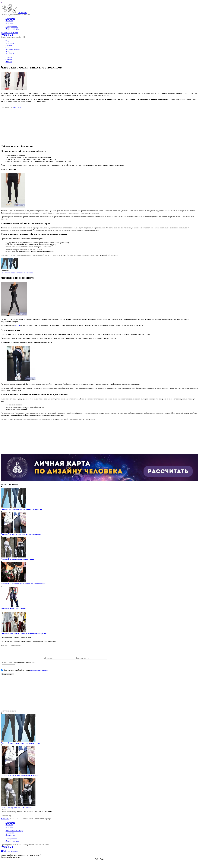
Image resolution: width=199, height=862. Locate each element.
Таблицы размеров (10, 33)
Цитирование (11, 835)
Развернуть (16, 107)
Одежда (9, 45)
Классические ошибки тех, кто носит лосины (26, 584)
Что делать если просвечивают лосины (24, 534)
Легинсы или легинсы (17, 609)
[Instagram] (4, 35)
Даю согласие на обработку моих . (26, 670)
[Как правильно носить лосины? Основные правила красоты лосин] (18, 805)
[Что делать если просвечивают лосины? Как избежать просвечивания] (18, 773)
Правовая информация (14, 831)
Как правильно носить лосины (21, 559)
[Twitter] (12, 35)
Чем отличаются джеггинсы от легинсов (17, 273)
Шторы (8, 51)
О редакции (10, 19)
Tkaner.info (5, 819)
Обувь (8, 47)
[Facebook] (8, 35)
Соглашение (10, 833)
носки (17, 325)
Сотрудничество (12, 27)
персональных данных (39, 670)
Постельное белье (12, 49)
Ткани (8, 41)
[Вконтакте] (2, 35)
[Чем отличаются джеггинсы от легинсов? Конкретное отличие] (9, 269)
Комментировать (7, 674)
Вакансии (9, 21)
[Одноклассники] (6, 35)
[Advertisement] (99, 126)
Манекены (10, 54)
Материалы (10, 43)
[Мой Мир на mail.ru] (10, 35)
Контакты (9, 23)
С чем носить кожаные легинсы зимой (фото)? (27, 633)
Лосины (4, 509)
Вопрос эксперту (12, 29)
